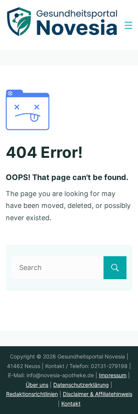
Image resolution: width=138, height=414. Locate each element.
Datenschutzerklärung (81, 384)
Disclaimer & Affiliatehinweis (97, 394)
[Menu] (128, 25)
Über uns (37, 384)
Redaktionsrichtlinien (32, 394)
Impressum (113, 375)
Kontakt (70, 403)
